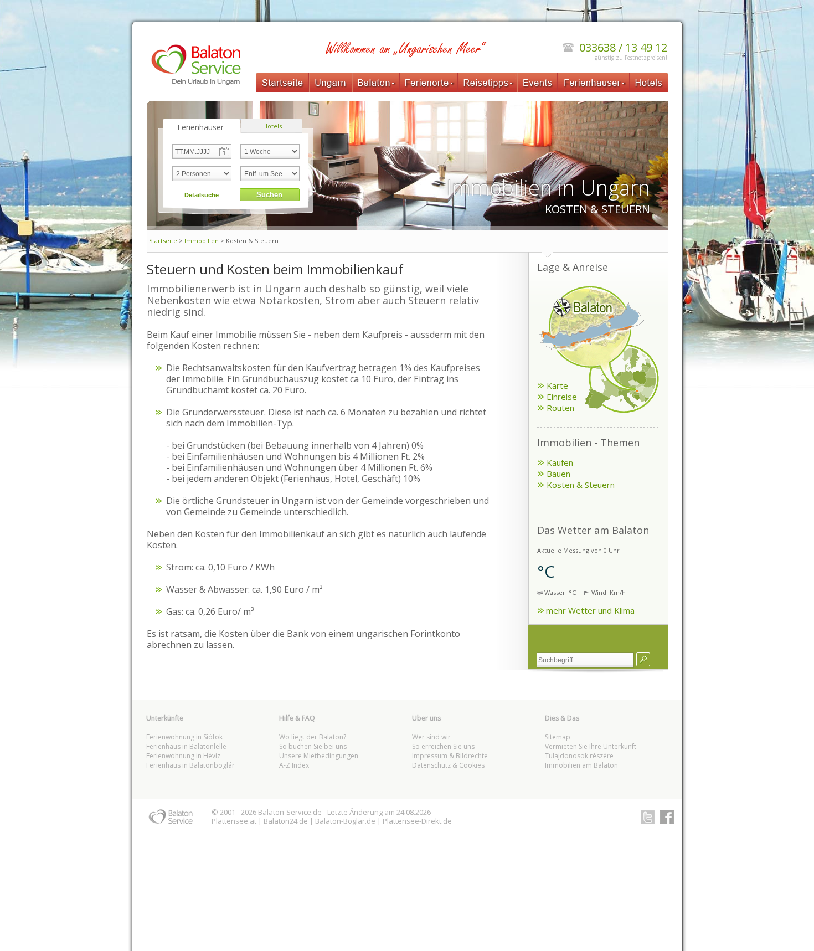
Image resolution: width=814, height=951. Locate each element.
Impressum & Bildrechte (450, 755)
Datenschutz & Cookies (448, 765)
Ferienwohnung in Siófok (184, 737)
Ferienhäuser (594, 82)
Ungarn (330, 82)
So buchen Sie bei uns (313, 746)
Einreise (562, 396)
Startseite (282, 82)
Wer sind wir (431, 737)
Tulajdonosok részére (579, 755)
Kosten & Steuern (581, 484)
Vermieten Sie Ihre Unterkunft (590, 746)
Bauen (558, 473)
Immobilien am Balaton (581, 765)
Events (537, 82)
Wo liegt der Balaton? (312, 737)
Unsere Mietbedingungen (318, 755)
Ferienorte (429, 82)
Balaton (376, 82)
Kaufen (560, 462)
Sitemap (557, 737)
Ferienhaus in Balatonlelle (186, 746)
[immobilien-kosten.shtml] (643, 659)
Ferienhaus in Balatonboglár (190, 765)
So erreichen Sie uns (443, 746)
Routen (560, 407)
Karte (557, 385)
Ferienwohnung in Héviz (183, 755)
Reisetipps (487, 82)
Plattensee (230, 821)
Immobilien (201, 241)
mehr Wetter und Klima (590, 610)
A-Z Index (294, 765)
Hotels (649, 82)
